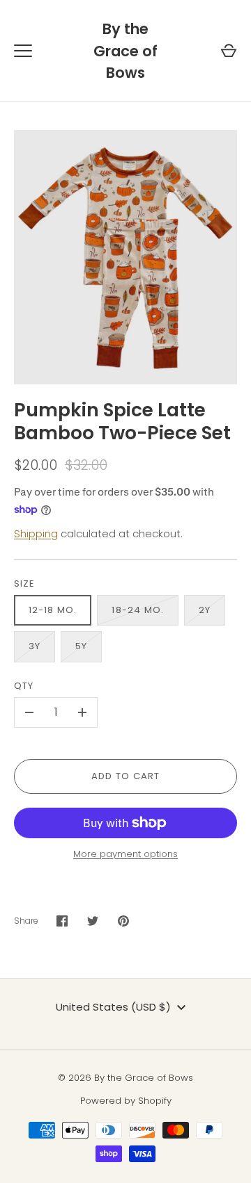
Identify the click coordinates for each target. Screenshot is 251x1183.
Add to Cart (125, 776)
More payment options (125, 853)
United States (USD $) (113, 1007)
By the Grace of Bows (125, 51)
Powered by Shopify (126, 1100)
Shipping (36, 533)
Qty (23, 685)
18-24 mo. (137, 610)
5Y (81, 646)
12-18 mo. (53, 610)
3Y (34, 646)
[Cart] (228, 50)
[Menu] (23, 50)
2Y (205, 610)
